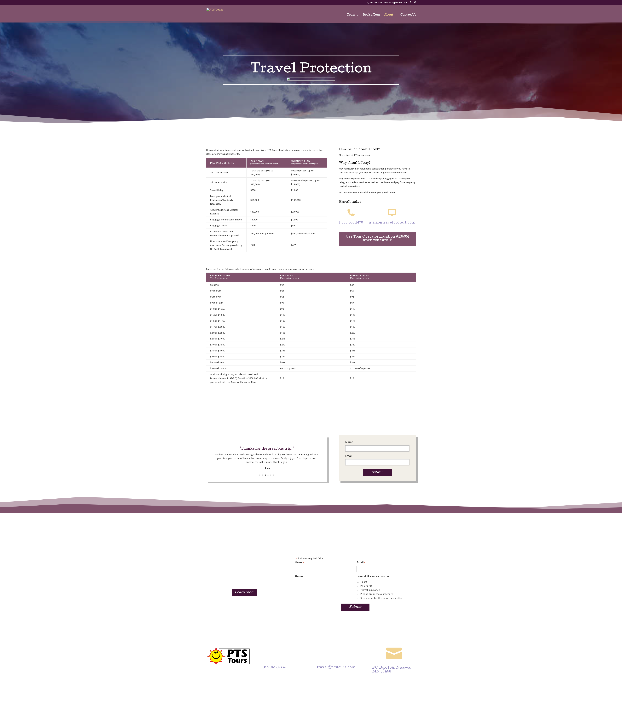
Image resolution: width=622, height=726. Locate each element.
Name (349, 442)
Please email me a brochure (376, 593)
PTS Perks (366, 585)
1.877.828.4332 (273, 667)
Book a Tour (371, 15)
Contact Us (408, 15)
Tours (351, 15)
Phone (299, 576)
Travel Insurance (370, 589)
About (388, 15)
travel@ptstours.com (336, 667)
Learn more (244, 592)
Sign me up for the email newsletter (381, 598)
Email (348, 456)
